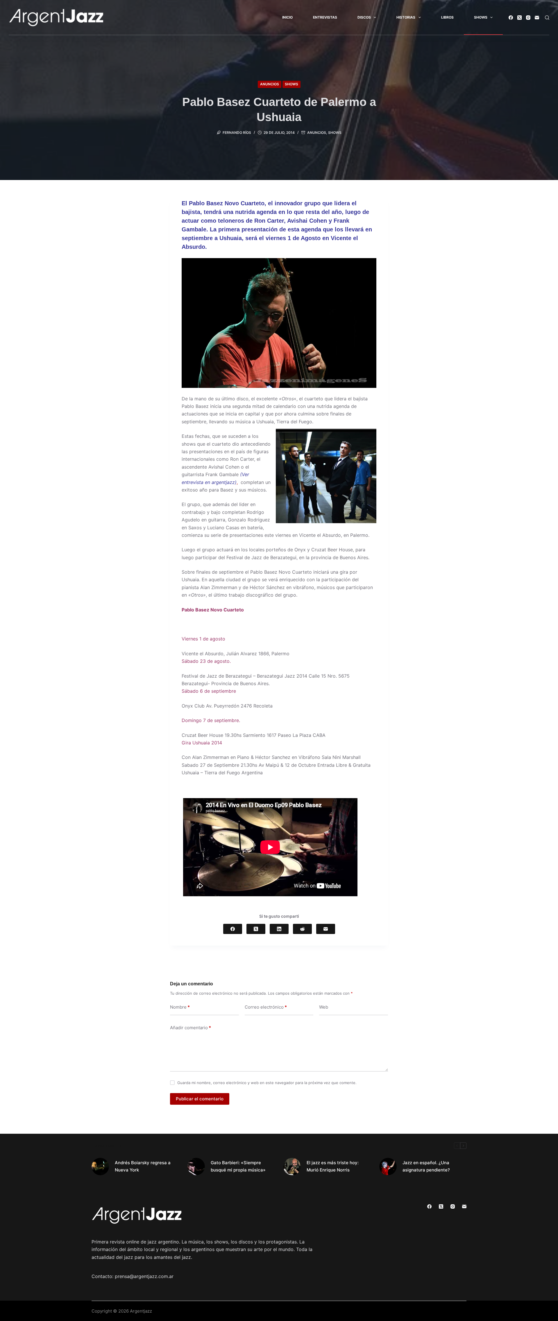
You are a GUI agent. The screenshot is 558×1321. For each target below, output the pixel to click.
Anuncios (269, 84)
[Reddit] (302, 929)
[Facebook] (511, 17)
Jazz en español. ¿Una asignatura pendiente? (426, 1166)
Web (323, 1007)
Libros (447, 17)
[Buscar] (547, 17)
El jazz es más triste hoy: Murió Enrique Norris (333, 1166)
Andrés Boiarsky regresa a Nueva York (143, 1166)
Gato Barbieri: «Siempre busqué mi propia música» (238, 1166)
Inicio (287, 17)
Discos (364, 17)
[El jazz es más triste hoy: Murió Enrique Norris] (292, 1166)
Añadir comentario (190, 1027)
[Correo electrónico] (537, 17)
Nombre (180, 1007)
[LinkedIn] (279, 929)
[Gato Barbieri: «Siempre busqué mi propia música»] (196, 1166)
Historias (405, 17)
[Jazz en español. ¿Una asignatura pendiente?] (388, 1166)
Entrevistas (325, 17)
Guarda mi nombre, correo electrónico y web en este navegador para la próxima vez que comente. (267, 1082)
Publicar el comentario (199, 1099)
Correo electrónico (266, 1007)
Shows (480, 17)
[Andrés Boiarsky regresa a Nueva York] (100, 1166)
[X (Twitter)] (519, 17)
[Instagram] (528, 17)
